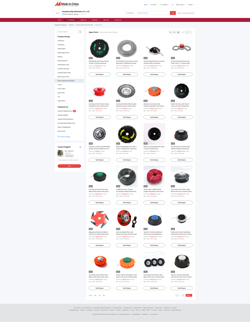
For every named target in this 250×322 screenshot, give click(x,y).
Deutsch (118, 310)
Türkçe (160, 310)
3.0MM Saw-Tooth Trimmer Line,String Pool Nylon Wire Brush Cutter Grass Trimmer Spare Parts (126, 191)
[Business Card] (80, 147)
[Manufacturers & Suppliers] (67, 4)
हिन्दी (148, 310)
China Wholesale (117, 308)
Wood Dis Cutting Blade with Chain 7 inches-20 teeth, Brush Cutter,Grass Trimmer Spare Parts (154, 149)
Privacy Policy (154, 314)
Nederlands (126, 310)
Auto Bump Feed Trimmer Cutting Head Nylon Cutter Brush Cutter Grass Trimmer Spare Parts (99, 106)
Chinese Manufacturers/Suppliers (102, 308)
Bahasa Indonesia (176, 310)
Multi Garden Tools (63, 77)
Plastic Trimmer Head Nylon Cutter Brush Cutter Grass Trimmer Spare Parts (126, 277)
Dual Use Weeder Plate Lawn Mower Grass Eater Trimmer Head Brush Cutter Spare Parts (126, 234)
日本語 (143, 310)
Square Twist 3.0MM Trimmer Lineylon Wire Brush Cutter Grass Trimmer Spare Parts (153, 191)
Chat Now (70, 156)
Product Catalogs (65, 137)
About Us (83, 20)
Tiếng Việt (166, 310)
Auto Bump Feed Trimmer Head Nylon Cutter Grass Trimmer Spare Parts (181, 191)
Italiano (112, 310)
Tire (59, 97)
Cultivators (61, 41)
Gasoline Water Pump (64, 73)
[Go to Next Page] (190, 32)
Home (59, 20)
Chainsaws (61, 45)
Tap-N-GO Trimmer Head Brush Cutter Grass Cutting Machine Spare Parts (153, 234)
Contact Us (118, 20)
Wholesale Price (128, 308)
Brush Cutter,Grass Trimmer (66, 81)
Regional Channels (148, 308)
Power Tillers (61, 89)
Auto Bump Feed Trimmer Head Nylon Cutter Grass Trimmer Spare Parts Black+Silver (154, 277)
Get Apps (181, 4)
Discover (106, 20)
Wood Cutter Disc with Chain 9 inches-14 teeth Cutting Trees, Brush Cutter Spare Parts (180, 106)
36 (99, 295)
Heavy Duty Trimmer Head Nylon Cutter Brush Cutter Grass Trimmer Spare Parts (181, 234)
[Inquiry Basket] (173, 4)
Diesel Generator (63, 61)
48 (104, 295)
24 (95, 295)
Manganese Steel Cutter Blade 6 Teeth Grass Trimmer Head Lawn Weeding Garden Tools (98, 234)
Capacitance (61, 101)
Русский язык (104, 310)
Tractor (60, 85)
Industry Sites (137, 308)
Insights (174, 308)
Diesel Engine (62, 49)
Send (69, 166)
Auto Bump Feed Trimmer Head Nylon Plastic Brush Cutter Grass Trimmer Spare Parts (99, 191)
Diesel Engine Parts (63, 53)
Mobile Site (167, 308)
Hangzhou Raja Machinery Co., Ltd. (76, 11)
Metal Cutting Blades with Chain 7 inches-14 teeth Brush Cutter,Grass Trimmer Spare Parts (126, 149)
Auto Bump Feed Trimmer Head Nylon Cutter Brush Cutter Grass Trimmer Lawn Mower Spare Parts (99, 277)
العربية (132, 310)
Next (188, 295)
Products (72, 20)
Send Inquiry (100, 74)
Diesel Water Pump (63, 65)
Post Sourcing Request (187, 13)
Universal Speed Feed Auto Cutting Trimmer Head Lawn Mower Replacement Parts (154, 63)
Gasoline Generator (63, 69)
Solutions (95, 20)
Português (89, 310)
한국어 (138, 310)
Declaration (145, 314)
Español (82, 310)
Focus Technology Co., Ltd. (112, 314)
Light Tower (61, 93)
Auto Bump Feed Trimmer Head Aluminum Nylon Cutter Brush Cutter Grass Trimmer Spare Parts (181, 149)
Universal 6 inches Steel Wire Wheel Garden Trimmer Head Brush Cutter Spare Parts (99, 149)
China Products (87, 308)
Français (96, 310)
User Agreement (136, 314)
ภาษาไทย (153, 310)
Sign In (146, 4)
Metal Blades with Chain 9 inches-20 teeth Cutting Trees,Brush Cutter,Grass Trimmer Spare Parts (99, 63)
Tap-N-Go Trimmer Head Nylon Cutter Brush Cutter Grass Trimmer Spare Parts (181, 277)
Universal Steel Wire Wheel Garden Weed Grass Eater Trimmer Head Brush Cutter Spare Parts (126, 106)
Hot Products (77, 308)
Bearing (60, 57)
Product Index (158, 308)
